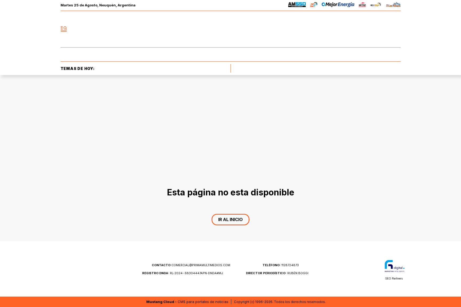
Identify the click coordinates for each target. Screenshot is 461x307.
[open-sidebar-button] (64, 29)
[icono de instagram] (384, 29)
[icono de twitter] (373, 29)
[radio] (297, 5)
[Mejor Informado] (230, 29)
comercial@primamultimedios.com (191, 265)
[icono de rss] (396, 29)
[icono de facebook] (361, 29)
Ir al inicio (230, 219)
